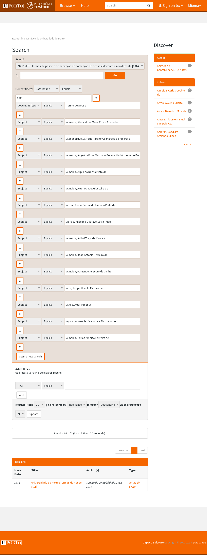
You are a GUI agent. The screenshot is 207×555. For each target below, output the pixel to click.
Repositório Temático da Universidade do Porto (38, 38)
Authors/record (130, 404)
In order (92, 404)
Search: (20, 59)
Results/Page (24, 404)
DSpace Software (153, 542)
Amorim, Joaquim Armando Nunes (167, 134)
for (17, 75)
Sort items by (57, 404)
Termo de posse (134, 484)
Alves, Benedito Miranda (171, 111)
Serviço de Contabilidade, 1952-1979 (172, 68)
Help (85, 5)
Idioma (193, 5)
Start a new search (30, 356)
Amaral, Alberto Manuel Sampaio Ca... (171, 121)
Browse (66, 5)
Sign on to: (171, 5)
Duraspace (199, 542)
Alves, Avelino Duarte (170, 103)
